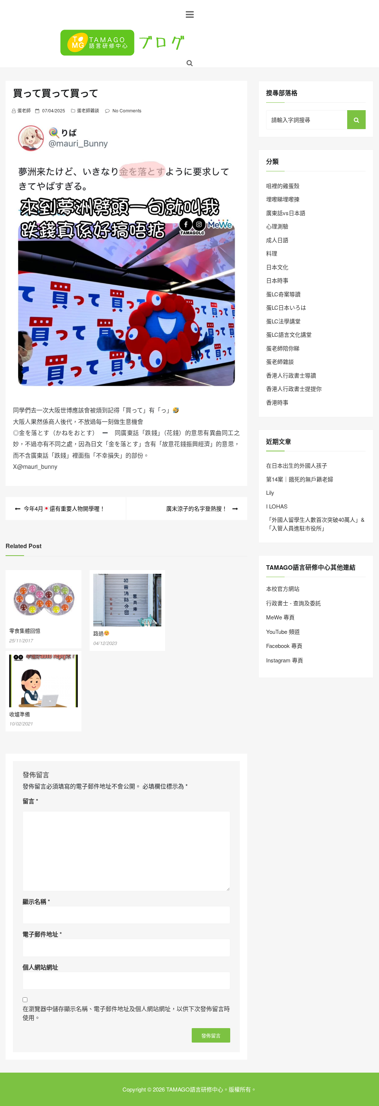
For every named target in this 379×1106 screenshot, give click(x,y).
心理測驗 (277, 226)
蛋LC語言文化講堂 (289, 334)
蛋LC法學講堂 (283, 321)
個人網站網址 (40, 967)
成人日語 (277, 240)
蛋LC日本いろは (286, 307)
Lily (270, 492)
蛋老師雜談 (88, 110)
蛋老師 (24, 110)
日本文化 (277, 267)
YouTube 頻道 (283, 631)
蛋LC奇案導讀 (283, 294)
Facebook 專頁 (284, 645)
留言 (30, 801)
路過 (98, 633)
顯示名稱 (36, 901)
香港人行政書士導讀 (291, 375)
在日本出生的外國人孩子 (296, 465)
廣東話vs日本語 (285, 213)
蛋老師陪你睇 (282, 348)
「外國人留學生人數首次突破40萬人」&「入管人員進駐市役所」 (315, 524)
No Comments (127, 110)
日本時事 (277, 280)
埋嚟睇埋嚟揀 (282, 199)
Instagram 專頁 (284, 660)
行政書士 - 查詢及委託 (293, 603)
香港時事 (277, 402)
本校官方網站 (282, 588)
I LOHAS (277, 506)
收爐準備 (19, 714)
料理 (271, 253)
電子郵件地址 (42, 934)
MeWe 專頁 (280, 617)
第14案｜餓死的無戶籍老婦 (299, 479)
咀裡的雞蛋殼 (282, 186)
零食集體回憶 (24, 630)
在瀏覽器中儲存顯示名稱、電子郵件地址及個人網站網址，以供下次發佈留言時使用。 (126, 1013)
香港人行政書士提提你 (294, 388)
